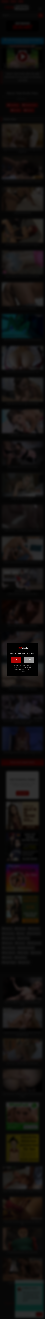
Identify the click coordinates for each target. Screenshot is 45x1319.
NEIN (29, 660)
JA (16, 660)
